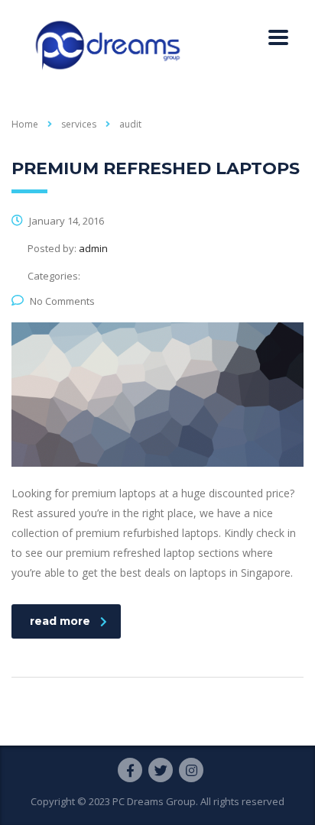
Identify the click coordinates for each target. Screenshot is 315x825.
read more (60, 621)
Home (24, 124)
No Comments (62, 301)
